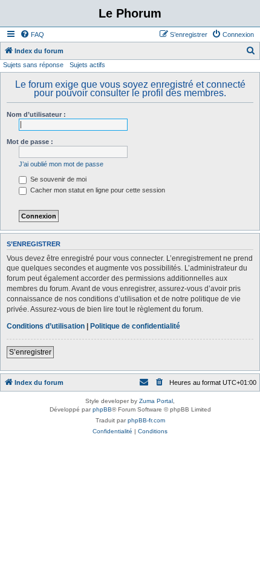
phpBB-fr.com (146, 420)
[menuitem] (32, 34)
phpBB (102, 409)
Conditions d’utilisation (46, 326)
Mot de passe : (30, 141)
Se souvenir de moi (57, 179)
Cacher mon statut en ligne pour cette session (96, 190)
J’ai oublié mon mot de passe (61, 164)
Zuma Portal (156, 401)
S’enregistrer (30, 352)
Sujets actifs (87, 64)
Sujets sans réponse (33, 64)
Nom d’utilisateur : (36, 114)
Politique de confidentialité (135, 326)
